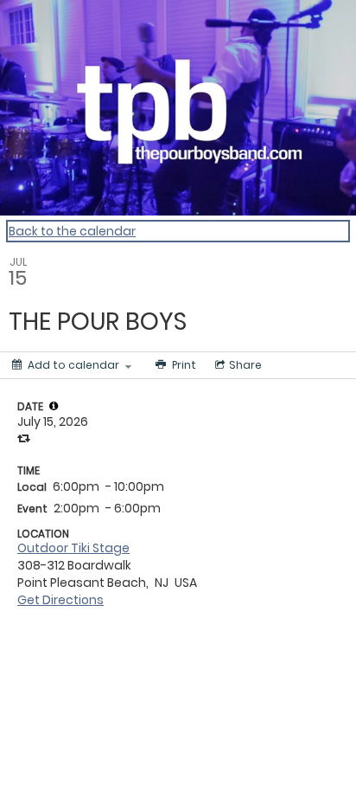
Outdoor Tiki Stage (73, 548)
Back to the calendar (72, 231)
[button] (53, 406)
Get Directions (60, 599)
